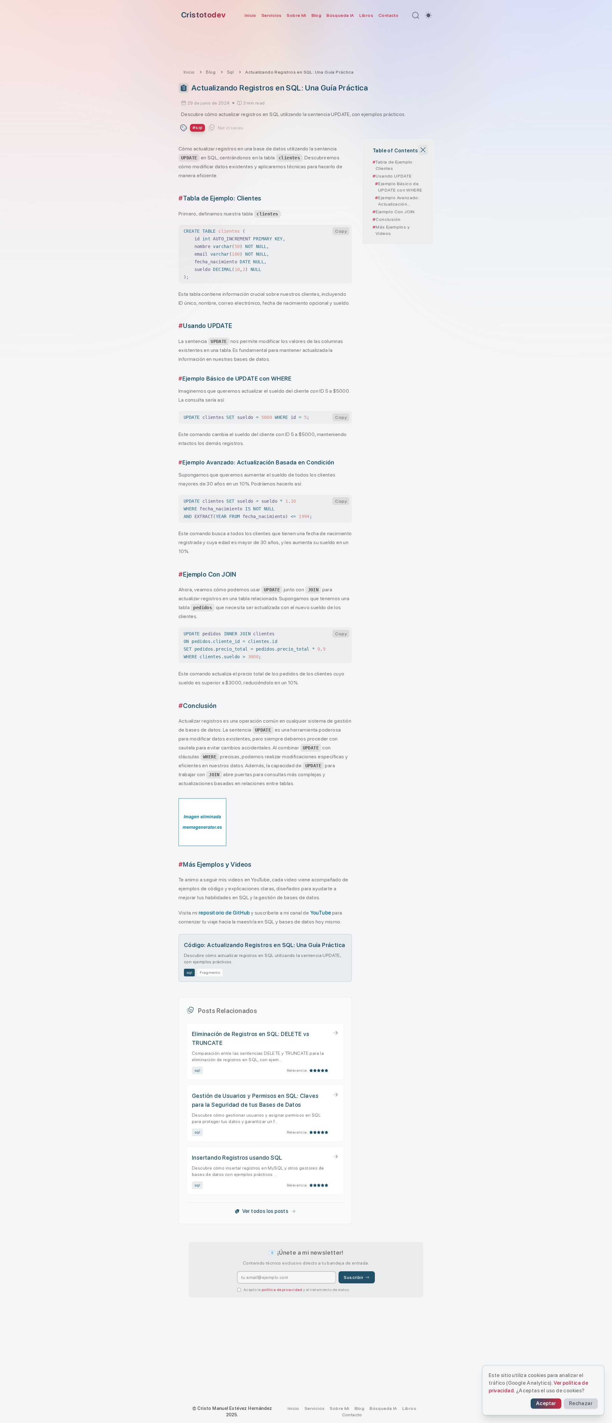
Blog (316, 15)
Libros (366, 15)
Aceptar (546, 1403)
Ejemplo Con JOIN (394, 211)
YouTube (320, 913)
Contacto (388, 15)
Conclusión (387, 219)
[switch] (428, 15)
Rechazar (581, 1403)
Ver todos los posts (265, 1211)
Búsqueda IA (340, 15)
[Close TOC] (423, 150)
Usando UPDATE (393, 176)
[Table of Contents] (183, 88)
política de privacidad (282, 1290)
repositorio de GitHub (224, 913)
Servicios (271, 15)
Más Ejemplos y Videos (392, 230)
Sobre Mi (296, 15)
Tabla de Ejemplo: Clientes (394, 165)
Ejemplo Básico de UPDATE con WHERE (400, 187)
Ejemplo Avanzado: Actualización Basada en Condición (398, 201)
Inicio (250, 15)
